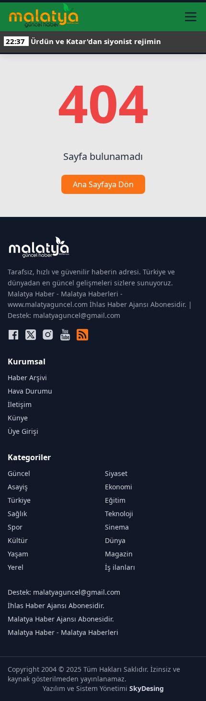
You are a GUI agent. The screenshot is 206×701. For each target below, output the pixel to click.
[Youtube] (65, 334)
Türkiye (19, 500)
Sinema (117, 526)
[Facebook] (13, 334)
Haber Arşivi (27, 377)
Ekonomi (118, 486)
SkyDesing (146, 688)
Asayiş (18, 486)
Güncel (19, 473)
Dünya (115, 540)
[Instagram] (48, 334)
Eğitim (115, 500)
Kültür (18, 540)
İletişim (20, 404)
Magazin (119, 553)
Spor (15, 526)
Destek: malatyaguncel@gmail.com (64, 592)
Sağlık (17, 513)
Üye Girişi (23, 431)
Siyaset (116, 473)
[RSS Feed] (82, 334)
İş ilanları (120, 567)
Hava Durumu (30, 391)
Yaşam (18, 553)
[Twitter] (30, 334)
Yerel (15, 567)
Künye (18, 417)
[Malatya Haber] (44, 16)
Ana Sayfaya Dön (103, 184)
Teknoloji (119, 513)
